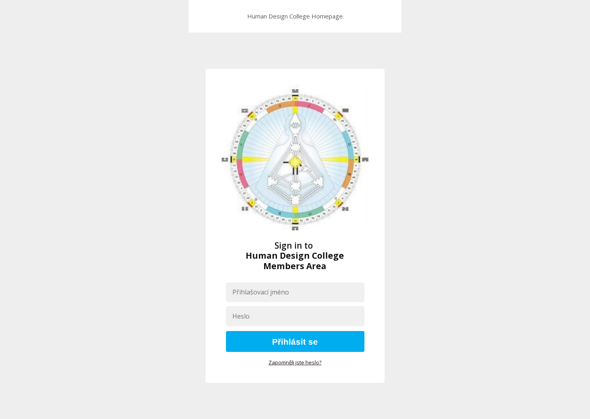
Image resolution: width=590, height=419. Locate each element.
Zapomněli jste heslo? (295, 362)
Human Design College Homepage (295, 16)
